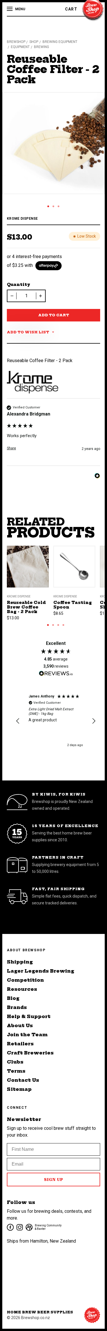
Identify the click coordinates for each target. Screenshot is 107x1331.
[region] (55, 721)
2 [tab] (53, 206)
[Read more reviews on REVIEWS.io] (56, 674)
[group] (53, 435)
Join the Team (27, 1034)
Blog (13, 998)
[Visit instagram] (19, 1227)
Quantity (18, 284)
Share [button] (11, 448)
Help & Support (29, 1016)
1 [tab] (48, 206)
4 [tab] (63, 625)
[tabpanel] (53, 143)
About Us (20, 1025)
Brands (17, 1007)
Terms (16, 1071)
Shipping (20, 962)
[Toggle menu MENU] (10, 9)
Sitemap (19, 1089)
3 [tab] (58, 206)
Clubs (15, 1062)
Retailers (20, 1043)
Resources (22, 989)
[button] (18, 721)
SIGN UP (53, 1179)
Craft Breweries (30, 1053)
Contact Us (23, 1080)
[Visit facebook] (10, 1227)
